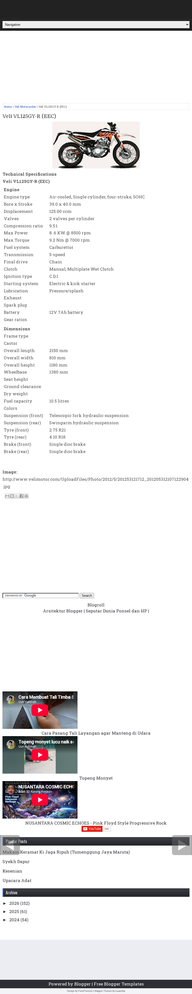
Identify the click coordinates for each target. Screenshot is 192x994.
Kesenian (12, 871)
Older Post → (182, 845)
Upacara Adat (17, 880)
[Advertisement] (96, 68)
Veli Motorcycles (25, 106)
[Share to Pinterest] (26, 496)
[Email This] (7, 496)
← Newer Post (10, 845)
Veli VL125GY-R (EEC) (29, 116)
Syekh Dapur (16, 861)
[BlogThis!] (12, 496)
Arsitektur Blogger (63, 611)
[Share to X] (16, 496)
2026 (14, 903)
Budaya (98, 7)
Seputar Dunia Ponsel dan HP (116, 611)
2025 (14, 911)
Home (8, 106)
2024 (14, 920)
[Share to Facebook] (21, 496)
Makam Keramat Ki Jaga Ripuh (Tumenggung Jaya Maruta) (66, 852)
